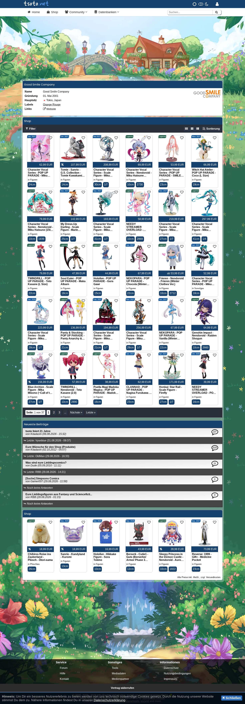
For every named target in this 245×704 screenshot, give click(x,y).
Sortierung (213, 128)
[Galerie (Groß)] (192, 128)
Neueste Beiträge (36, 424)
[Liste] (197, 128)
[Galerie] (186, 128)
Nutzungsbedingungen (177, 673)
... (65, 412)
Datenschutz (171, 668)
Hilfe (62, 673)
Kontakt (64, 679)
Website (51, 109)
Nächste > (76, 412)
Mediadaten (119, 673)
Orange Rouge (51, 104)
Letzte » (91, 412)
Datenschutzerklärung (109, 700)
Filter (32, 128)
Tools (115, 668)
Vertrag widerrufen (122, 688)
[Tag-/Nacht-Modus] (200, 4)
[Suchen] (216, 12)
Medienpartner (120, 679)
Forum (64, 668)
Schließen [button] (233, 698)
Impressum (170, 679)
